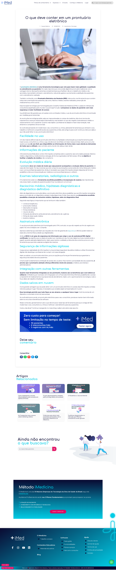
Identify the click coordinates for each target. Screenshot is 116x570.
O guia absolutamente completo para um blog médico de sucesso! (53, 396)
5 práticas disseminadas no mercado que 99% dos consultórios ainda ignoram (76, 417)
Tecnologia (74, 26)
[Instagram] (18, 547)
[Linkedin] (29, 547)
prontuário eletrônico (29, 87)
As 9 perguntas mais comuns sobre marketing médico (27, 416)
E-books (65, 2)
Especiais (56, 2)
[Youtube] (23, 547)
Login (86, 2)
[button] (21, 357)
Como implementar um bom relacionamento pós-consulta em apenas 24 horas (28, 397)
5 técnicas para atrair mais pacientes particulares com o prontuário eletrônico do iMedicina (52, 417)
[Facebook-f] (12, 547)
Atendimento (67, 26)
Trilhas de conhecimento (41, 2)
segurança (71, 231)
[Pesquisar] (54, 449)
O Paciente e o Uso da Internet (77, 395)
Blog (39, 555)
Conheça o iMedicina (76, 2)
